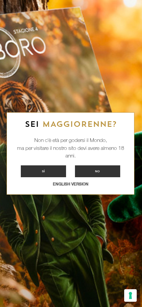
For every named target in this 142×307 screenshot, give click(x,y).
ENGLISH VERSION (71, 184)
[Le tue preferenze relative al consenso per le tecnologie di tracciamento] (130, 295)
